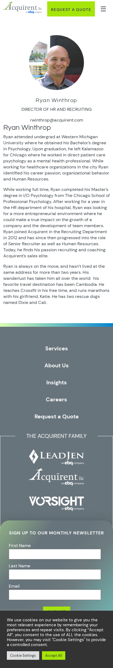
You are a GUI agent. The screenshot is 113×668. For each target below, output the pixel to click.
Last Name (19, 566)
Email (14, 586)
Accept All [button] (53, 655)
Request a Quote (71, 9)
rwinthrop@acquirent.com (56, 120)
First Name (20, 545)
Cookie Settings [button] (23, 655)
